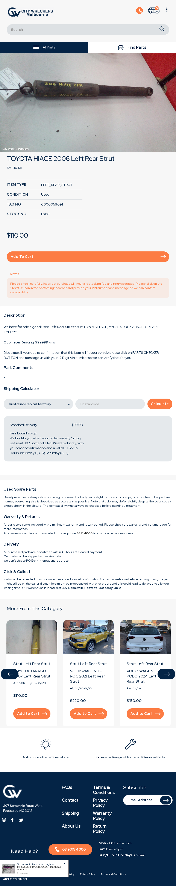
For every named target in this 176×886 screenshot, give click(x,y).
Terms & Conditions (104, 790)
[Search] (162, 29)
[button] (9, 674)
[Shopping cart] (167, 12)
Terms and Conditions (113, 874)
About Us (71, 826)
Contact (70, 800)
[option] (88, 102)
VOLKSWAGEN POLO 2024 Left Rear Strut (141, 676)
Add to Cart (22, 256)
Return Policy (99, 828)
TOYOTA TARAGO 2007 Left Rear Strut (31, 673)
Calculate (160, 404)
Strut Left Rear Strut (31, 663)
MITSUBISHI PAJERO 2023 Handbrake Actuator (39, 868)
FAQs (67, 787)
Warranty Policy (102, 815)
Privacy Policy (100, 802)
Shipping (70, 813)
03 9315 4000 (74, 849)
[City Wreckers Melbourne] (31, 12)
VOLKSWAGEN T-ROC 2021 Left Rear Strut (87, 676)
